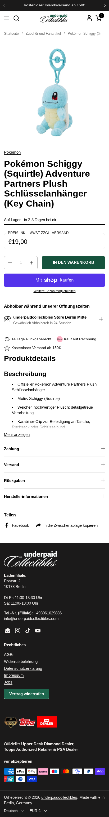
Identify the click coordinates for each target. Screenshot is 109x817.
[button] (16, 18)
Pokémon (12, 152)
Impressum (14, 675)
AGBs (9, 654)
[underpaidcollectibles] (54, 18)
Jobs (8, 682)
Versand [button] (11, 464)
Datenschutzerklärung (23, 668)
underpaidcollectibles (59, 797)
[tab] (101, 319)
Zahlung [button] (11, 449)
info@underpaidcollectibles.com (31, 618)
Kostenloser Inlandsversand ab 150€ (54, 5)
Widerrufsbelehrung (21, 661)
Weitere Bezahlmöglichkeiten (55, 291)
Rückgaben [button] (14, 480)
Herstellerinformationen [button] (26, 496)
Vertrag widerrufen (26, 693)
